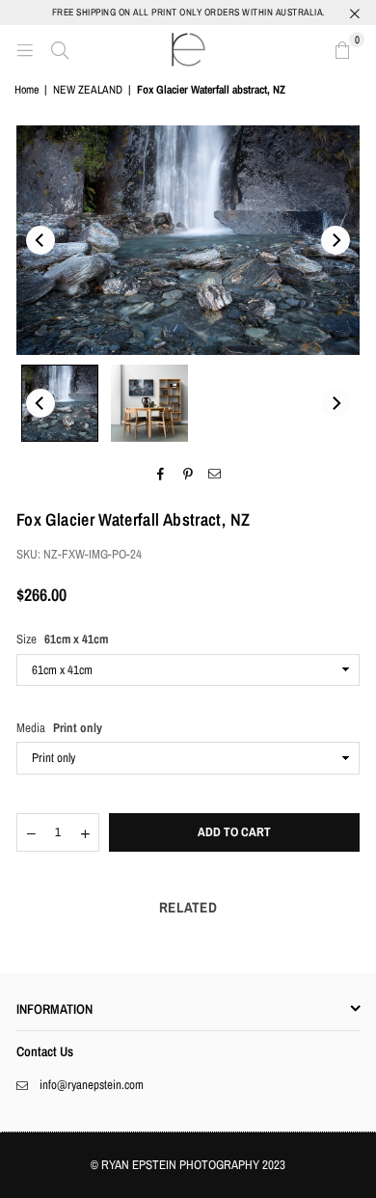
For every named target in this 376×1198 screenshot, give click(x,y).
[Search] (59, 49)
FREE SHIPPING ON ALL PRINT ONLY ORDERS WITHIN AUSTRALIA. (188, 12)
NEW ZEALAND (87, 89)
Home (26, 89)
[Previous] (40, 240)
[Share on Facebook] (161, 474)
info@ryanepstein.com (92, 1084)
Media (59, 728)
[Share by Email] (215, 474)
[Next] (335, 240)
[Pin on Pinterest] (188, 474)
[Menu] (25, 49)
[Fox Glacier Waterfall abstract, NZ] (59, 403)
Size (62, 639)
